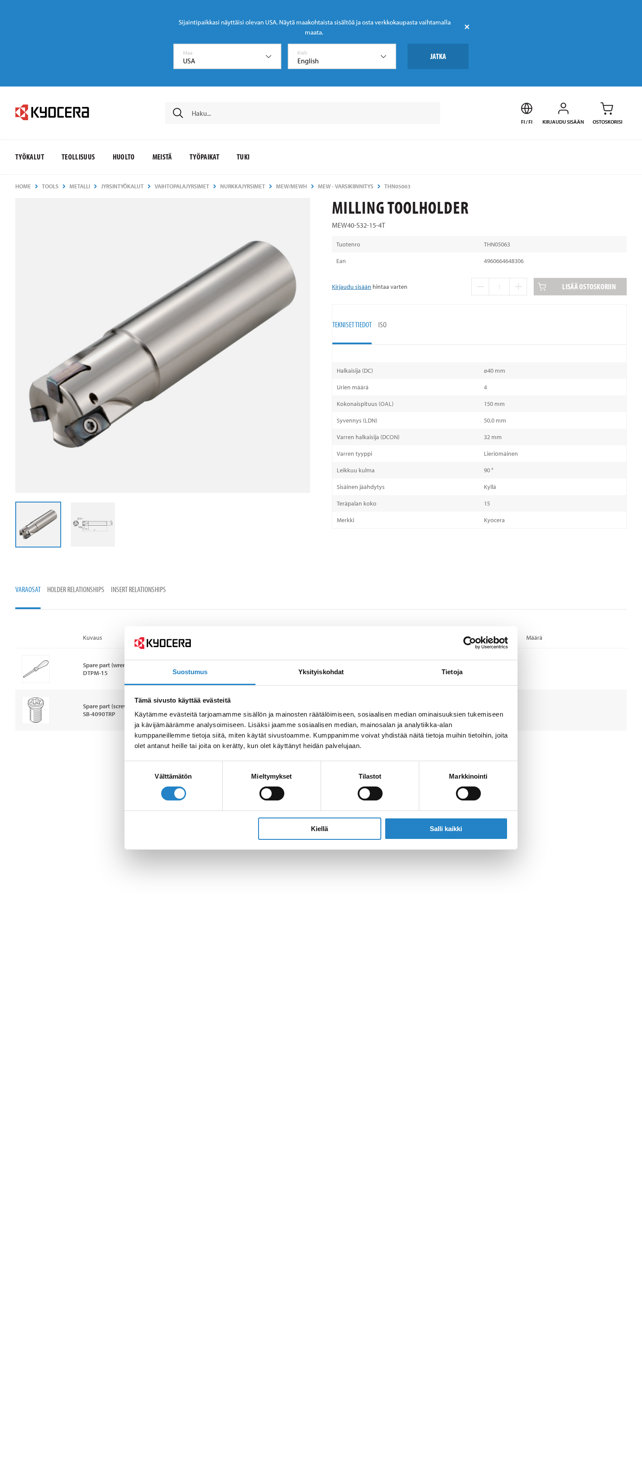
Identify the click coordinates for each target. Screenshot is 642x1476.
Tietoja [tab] (452, 672)
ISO (382, 324)
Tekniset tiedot (352, 324)
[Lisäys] (518, 286)
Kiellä (319, 828)
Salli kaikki (446, 828)
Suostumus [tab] (190, 672)
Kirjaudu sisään (351, 287)
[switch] (271, 793)
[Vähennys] (480, 286)
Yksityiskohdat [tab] (321, 672)
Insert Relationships (138, 589)
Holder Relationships (75, 589)
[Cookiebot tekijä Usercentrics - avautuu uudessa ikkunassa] (469, 642)
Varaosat (28, 589)
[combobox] (227, 56)
